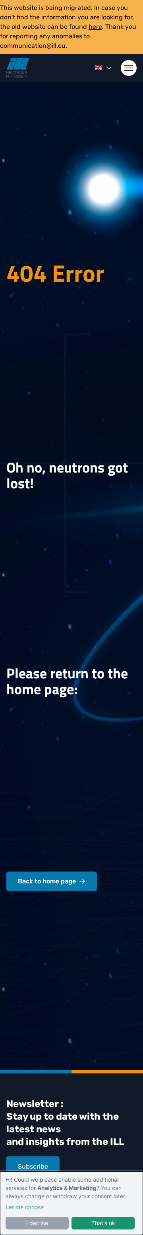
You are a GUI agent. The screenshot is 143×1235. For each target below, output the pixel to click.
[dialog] (71, 1203)
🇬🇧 (98, 68)
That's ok (103, 1223)
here (95, 26)
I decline (37, 1223)
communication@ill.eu (33, 45)
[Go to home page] (17, 68)
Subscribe (33, 1166)
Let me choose (25, 1207)
